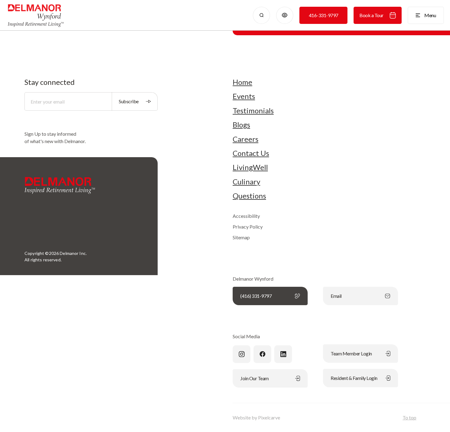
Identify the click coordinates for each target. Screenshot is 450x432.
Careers (245, 139)
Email (336, 296)
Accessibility (246, 216)
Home (242, 82)
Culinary (246, 182)
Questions (249, 196)
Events (244, 96)
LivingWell (250, 167)
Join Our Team (254, 378)
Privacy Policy (248, 226)
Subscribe (129, 101)
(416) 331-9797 (256, 296)
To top (409, 417)
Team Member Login (351, 353)
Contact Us (251, 153)
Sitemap (241, 237)
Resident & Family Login (354, 378)
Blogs (241, 125)
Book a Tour (371, 15)
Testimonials (253, 111)
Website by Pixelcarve (256, 417)
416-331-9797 (323, 15)
